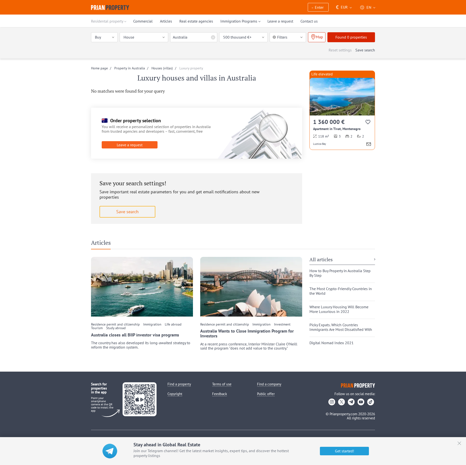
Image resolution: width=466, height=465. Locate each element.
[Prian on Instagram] (331, 402)
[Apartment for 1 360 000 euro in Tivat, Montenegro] (342, 113)
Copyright (174, 394)
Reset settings (340, 50)
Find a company (269, 384)
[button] (318, 7)
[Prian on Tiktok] (370, 402)
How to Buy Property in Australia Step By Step (340, 273)
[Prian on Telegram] (351, 402)
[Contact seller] (368, 144)
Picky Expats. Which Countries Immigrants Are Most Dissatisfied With (340, 327)
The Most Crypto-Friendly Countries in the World (340, 291)
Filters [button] (282, 37)
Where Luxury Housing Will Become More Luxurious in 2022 (338, 309)
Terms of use (222, 384)
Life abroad (173, 324)
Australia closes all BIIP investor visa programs (135, 335)
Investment (282, 324)
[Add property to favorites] (368, 123)
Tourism (97, 328)
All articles (321, 260)
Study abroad (116, 328)
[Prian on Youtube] (361, 402)
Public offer (266, 394)
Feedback (219, 394)
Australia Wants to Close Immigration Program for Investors (247, 333)
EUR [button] (342, 7)
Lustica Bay (319, 144)
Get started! (344, 451)
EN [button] (368, 7)
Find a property (179, 384)
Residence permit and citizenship (115, 324)
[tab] (102, 243)
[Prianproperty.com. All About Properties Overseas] (110, 7)
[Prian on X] (341, 402)
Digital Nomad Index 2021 (331, 343)
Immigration (152, 324)
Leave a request (129, 144)
